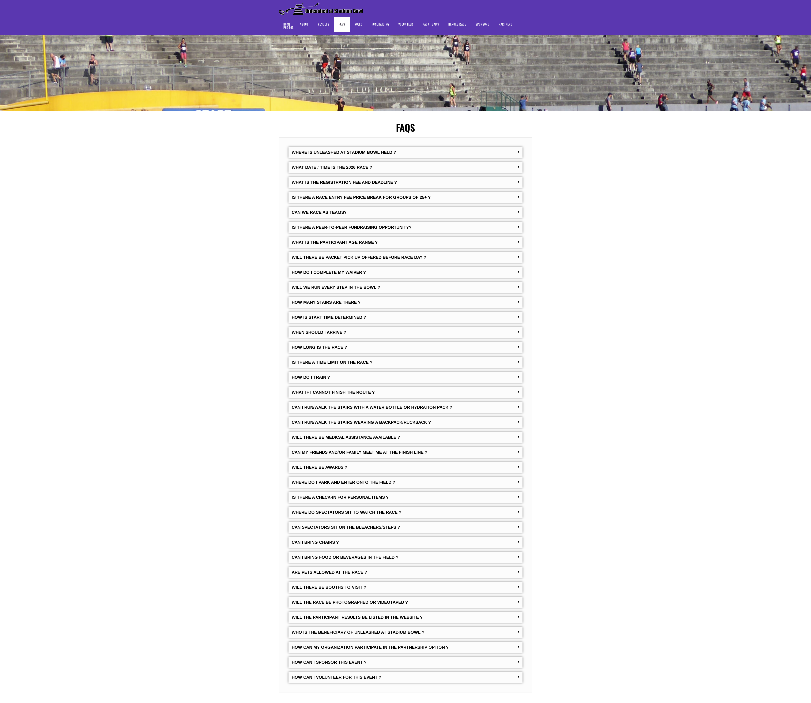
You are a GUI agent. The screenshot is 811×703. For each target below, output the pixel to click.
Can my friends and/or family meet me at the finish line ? (359, 452)
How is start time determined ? (329, 317)
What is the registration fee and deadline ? (344, 182)
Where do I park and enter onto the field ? (343, 482)
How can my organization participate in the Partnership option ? (370, 647)
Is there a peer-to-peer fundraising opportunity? (351, 227)
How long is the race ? (319, 347)
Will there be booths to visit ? (329, 587)
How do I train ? (311, 377)
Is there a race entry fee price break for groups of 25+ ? (361, 197)
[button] (405, 152)
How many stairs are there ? (326, 302)
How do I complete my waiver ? (329, 272)
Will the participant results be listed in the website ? (357, 617)
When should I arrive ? (319, 332)
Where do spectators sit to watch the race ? (346, 512)
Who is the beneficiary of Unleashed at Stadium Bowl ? (358, 632)
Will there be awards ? (319, 467)
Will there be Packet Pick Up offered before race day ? (359, 257)
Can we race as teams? (319, 212)
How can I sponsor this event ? (329, 662)
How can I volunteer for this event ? (336, 677)
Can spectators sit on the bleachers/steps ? (346, 527)
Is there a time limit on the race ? (332, 362)
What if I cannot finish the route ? (333, 392)
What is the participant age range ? (335, 242)
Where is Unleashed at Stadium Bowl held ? (344, 152)
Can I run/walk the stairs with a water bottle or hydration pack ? (372, 407)
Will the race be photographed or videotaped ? (350, 602)
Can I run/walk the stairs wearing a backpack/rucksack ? (361, 422)
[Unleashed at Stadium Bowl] (321, 8)
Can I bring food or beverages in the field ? (345, 557)
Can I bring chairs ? (315, 542)
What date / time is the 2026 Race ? (332, 167)
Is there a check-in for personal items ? (340, 497)
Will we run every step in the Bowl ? (336, 287)
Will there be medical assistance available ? (346, 437)
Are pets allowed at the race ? (329, 572)
